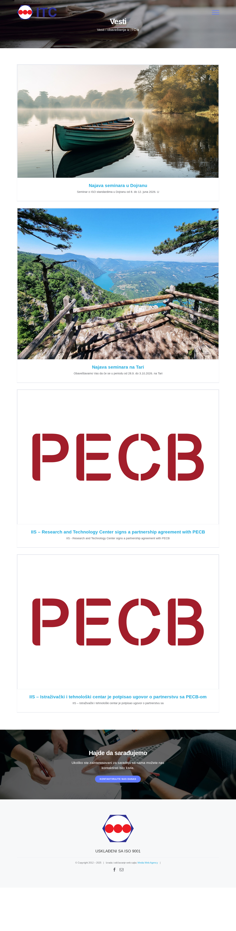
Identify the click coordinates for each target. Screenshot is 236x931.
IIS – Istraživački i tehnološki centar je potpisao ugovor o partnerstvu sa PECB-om (117, 622)
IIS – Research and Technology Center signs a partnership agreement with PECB (117, 457)
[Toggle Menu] (216, 12)
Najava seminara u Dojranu (117, 121)
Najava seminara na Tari (117, 283)
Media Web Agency (148, 862)
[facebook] (114, 870)
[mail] (121, 870)
